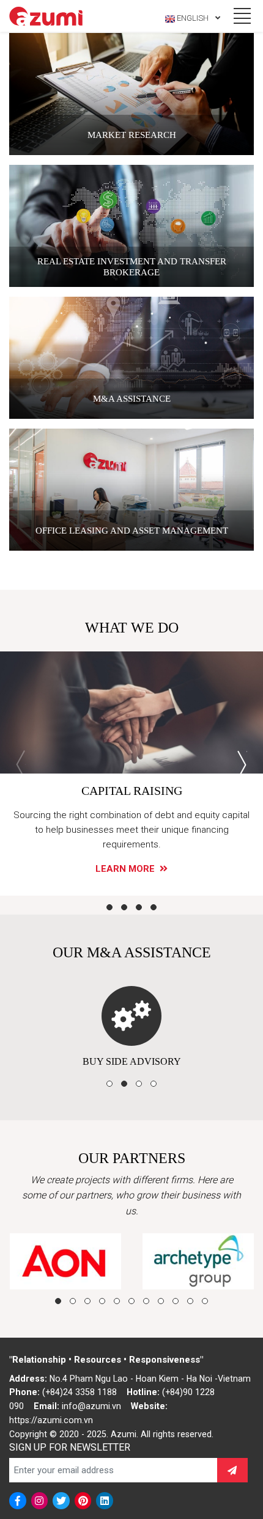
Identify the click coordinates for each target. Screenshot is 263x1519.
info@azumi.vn (91, 1406)
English (192, 18)
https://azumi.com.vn (51, 1420)
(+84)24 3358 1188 (79, 1392)
